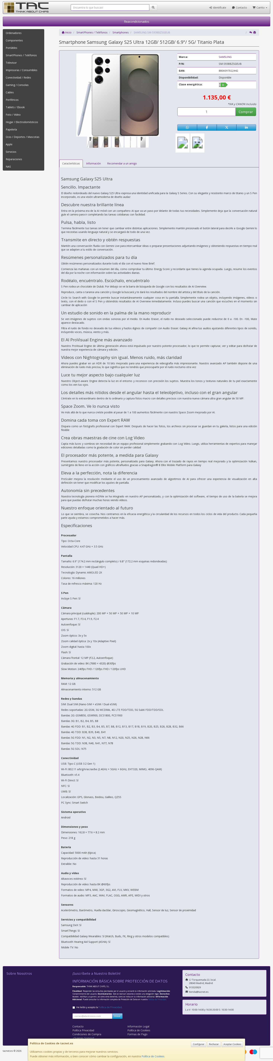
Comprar (246, 111)
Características (71, 163)
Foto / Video (13, 114)
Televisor (11, 62)
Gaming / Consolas (17, 85)
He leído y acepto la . (99, 1007)
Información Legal (138, 1026)
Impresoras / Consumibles (21, 70)
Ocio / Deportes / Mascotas (22, 137)
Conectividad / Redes (18, 77)
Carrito (260, 7)
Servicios (11, 151)
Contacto (241, 7)
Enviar (117, 1016)
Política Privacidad (83, 1030)
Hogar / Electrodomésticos (22, 122)
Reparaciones (14, 159)
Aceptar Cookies (232, 1044)
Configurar (198, 1044)
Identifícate (219, 7)
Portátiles (11, 48)
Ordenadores (14, 33)
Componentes (14, 40)
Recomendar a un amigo (122, 163)
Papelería (11, 129)
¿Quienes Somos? (83, 1038)
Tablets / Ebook (15, 107)
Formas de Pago (137, 1034)
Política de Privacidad (157, 999)
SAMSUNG (225, 57)
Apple (9, 144)
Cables (10, 92)
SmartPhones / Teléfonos (21, 55)
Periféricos (12, 100)
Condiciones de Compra (86, 1034)
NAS (8, 166)
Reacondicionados (136, 21)
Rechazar (214, 1044)
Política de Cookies (153, 1056)
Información (93, 163)
